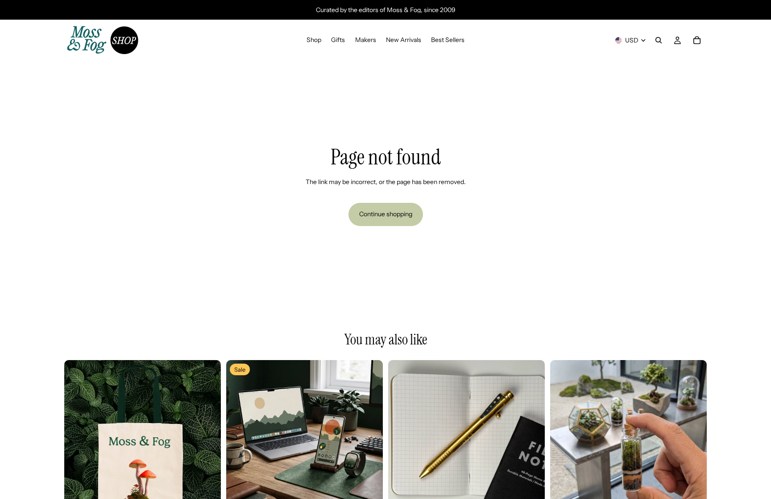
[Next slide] (207, 439)
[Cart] (697, 40)
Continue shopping (385, 214)
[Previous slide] (77, 439)
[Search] (658, 40)
